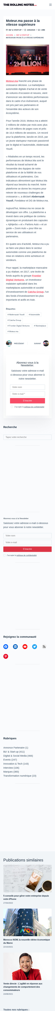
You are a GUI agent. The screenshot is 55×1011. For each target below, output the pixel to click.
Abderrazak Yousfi (16, 314)
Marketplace (40, 326)
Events (7, 759)
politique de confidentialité (34, 407)
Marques (8, 771)
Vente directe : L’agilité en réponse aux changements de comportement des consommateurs (22, 986)
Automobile (34, 314)
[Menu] (50, 5)
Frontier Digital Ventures (19, 326)
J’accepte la (29, 407)
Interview (8, 767)
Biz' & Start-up (15, 30)
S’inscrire (27, 401)
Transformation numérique (17, 775)
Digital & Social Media (15, 755)
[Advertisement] (27, 479)
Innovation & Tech (12, 763)
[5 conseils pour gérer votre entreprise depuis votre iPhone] (27, 878)
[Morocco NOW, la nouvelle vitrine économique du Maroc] (27, 922)
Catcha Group (36, 291)
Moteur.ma (12, 81)
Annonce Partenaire (14, 747)
